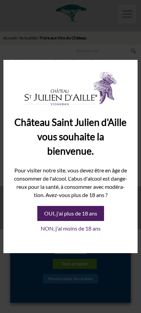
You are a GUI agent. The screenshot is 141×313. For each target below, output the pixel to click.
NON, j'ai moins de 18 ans (71, 228)
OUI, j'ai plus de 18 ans (70, 213)
